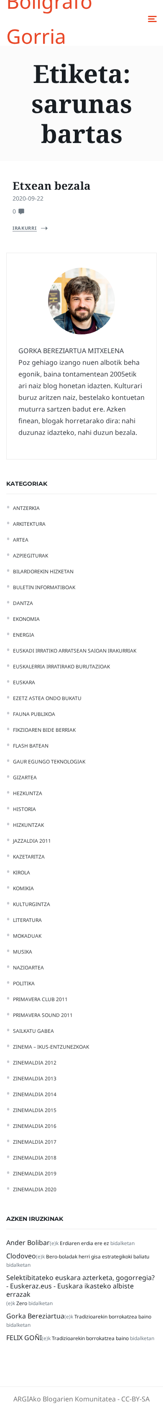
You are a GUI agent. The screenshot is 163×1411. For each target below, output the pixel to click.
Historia (24, 809)
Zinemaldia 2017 (34, 1141)
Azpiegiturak (30, 555)
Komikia (23, 888)
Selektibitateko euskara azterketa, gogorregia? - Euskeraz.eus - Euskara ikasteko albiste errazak (80, 1286)
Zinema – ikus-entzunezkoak (51, 1046)
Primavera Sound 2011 (43, 1015)
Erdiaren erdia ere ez (84, 1243)
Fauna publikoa (34, 714)
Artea (20, 539)
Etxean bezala (52, 185)
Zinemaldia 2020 (34, 1189)
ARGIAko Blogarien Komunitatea (64, 1398)
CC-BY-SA (135, 1398)
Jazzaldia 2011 (32, 840)
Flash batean (30, 745)
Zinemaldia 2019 (34, 1173)
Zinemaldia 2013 (34, 1078)
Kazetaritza (29, 856)
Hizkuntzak (28, 825)
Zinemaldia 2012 (34, 1062)
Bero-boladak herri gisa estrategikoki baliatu (97, 1256)
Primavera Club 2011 (40, 999)
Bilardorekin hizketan (43, 571)
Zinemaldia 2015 (34, 1110)
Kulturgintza (31, 904)
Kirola (21, 872)
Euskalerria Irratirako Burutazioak (61, 666)
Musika (22, 951)
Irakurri (25, 228)
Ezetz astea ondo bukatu (47, 698)
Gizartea (25, 777)
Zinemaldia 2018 (34, 1157)
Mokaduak (27, 935)
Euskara (24, 682)
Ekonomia (26, 619)
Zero (21, 1303)
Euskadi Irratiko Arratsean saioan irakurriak (74, 650)
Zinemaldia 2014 (34, 1094)
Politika (24, 983)
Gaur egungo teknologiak (49, 761)
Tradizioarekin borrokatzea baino (112, 1316)
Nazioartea (28, 967)
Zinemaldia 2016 (34, 1126)
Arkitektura (29, 523)
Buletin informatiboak (44, 587)
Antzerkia (26, 508)
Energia (23, 634)
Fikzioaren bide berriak (44, 729)
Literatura (27, 920)
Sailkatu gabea (33, 1030)
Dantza (23, 603)
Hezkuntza (27, 793)
